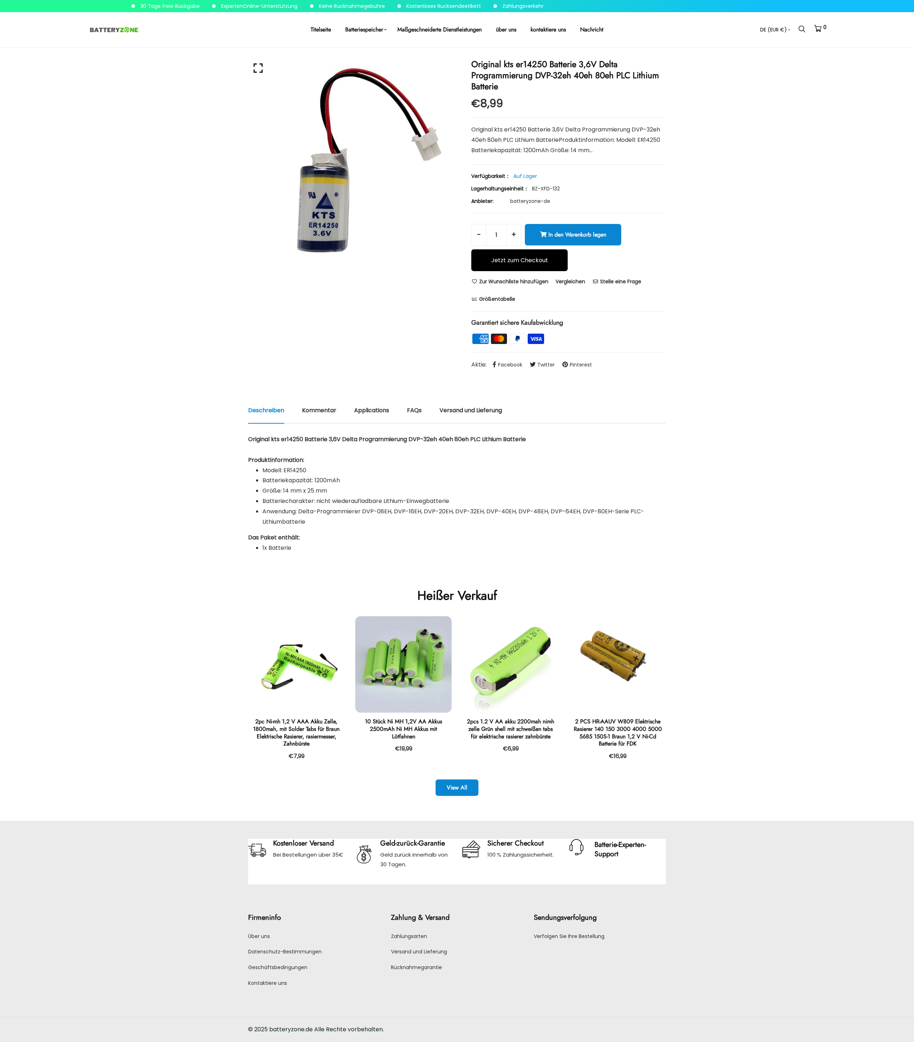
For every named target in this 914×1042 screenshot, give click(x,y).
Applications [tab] (371, 410)
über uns (506, 29)
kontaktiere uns (548, 29)
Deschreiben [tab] (266, 410)
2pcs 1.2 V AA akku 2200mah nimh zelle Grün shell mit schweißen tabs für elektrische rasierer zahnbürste (510, 729)
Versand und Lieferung (419, 951)
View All (457, 787)
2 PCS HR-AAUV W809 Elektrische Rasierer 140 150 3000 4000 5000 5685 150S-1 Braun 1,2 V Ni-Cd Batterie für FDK (618, 732)
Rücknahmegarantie (416, 967)
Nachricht (591, 29)
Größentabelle (496, 299)
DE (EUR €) (773, 29)
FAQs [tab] (414, 410)
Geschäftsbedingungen (277, 967)
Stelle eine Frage (620, 281)
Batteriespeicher (364, 29)
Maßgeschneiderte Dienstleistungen (439, 29)
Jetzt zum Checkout (519, 260)
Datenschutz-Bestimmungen (285, 951)
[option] (350, 160)
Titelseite (321, 29)
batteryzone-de (530, 201)
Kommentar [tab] (319, 410)
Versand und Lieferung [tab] (471, 410)
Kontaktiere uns (267, 983)
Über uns (259, 936)
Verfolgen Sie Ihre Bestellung (569, 936)
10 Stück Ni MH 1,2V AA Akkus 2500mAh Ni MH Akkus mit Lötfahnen (403, 729)
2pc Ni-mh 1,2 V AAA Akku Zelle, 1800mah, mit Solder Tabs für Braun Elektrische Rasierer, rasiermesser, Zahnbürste (296, 732)
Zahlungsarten (409, 936)
